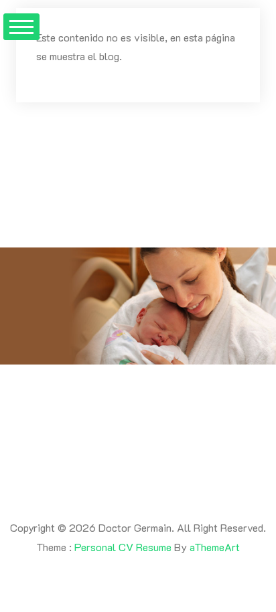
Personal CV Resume (122, 547)
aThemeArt (215, 547)
